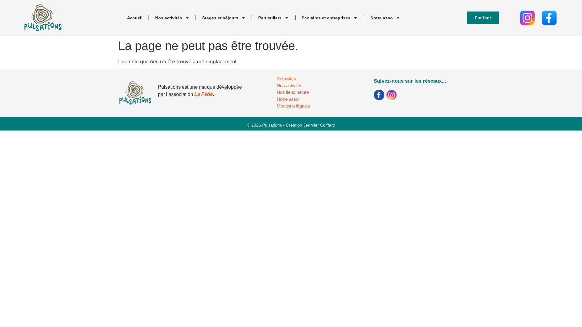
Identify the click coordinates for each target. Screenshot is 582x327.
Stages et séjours (220, 17)
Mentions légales (293, 105)
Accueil (134, 17)
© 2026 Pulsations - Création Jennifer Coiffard (291, 125)
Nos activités (168, 17)
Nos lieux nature (293, 92)
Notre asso (381, 17)
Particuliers (270, 17)
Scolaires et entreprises (326, 17)
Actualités (286, 78)
